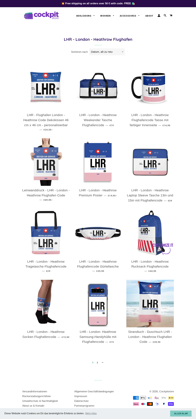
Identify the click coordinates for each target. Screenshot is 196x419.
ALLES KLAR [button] (181, 413)
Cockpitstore (166, 391)
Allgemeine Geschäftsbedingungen (94, 391)
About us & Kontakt (33, 405)
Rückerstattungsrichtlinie (36, 396)
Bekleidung (84, 16)
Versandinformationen (34, 391)
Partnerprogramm (84, 405)
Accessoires (128, 16)
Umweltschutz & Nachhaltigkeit (40, 401)
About (149, 16)
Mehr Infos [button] (91, 413)
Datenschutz (81, 401)
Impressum (80, 396)
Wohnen (105, 16)
